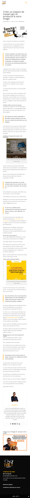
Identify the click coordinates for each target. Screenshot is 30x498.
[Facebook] (10, 424)
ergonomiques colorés (12, 317)
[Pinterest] (15, 424)
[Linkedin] (19, 424)
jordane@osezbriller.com (10, 476)
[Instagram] (17, 424)
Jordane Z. (7, 21)
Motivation (21, 21)
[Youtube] (13, 424)
